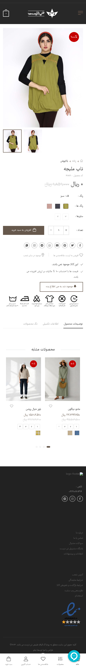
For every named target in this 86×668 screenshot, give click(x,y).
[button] (48, 446)
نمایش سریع (63, 397)
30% (33, 363)
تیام (35, 650)
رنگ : (80, 196)
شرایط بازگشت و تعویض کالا (70, 585)
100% (74, 37)
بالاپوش (64, 161)
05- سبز (64, 196)
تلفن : (79, 487)
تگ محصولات (30, 324)
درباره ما (79, 533)
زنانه (74, 161)
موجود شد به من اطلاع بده (59, 287)
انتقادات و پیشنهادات (73, 554)
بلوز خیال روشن (33, 409)
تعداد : (79, 230)
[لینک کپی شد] (27, 245)
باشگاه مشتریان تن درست (71, 548)
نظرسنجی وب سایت (74, 590)
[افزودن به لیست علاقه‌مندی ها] (50, 406)
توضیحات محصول (73, 324)
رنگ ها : (79, 206)
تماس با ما (78, 538)
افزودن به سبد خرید (21, 230)
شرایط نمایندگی (76, 580)
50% (72, 363)
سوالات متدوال (76, 543)
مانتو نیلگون (74, 409)
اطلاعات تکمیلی (50, 324)
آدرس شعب (77, 575)
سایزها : (79, 216)
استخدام (79, 596)
